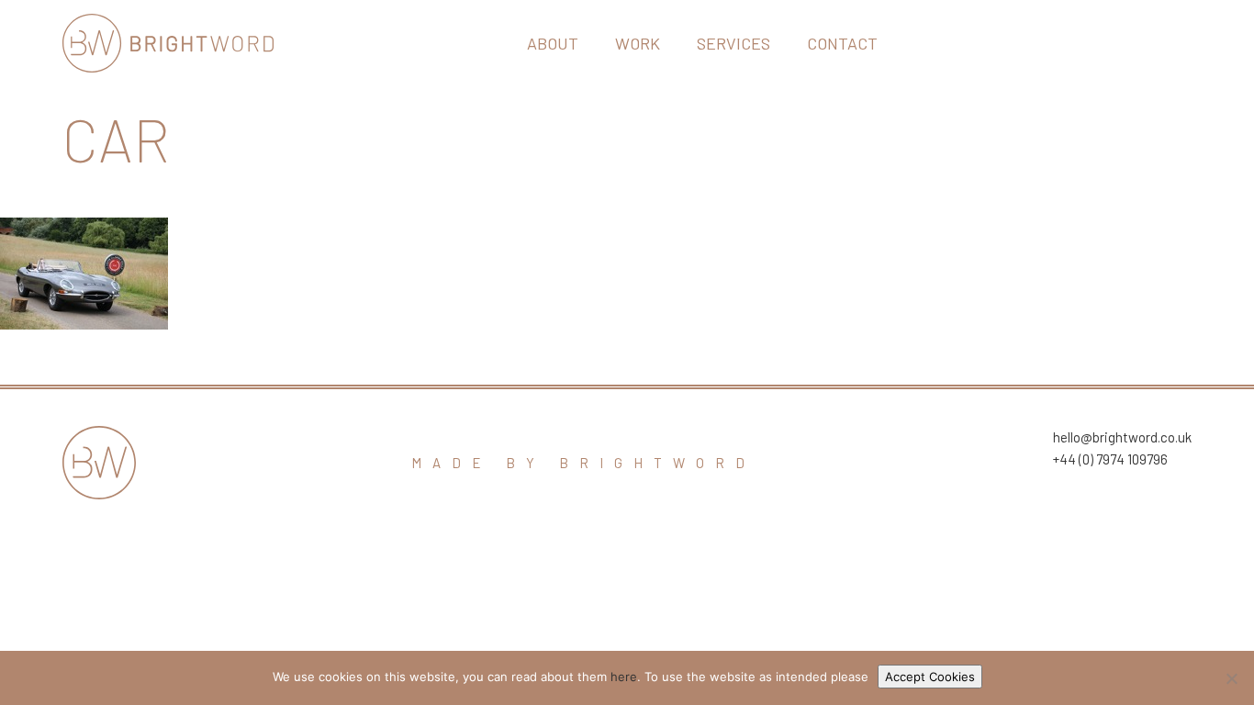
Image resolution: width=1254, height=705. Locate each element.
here (623, 676)
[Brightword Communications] (168, 43)
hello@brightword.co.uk (1122, 437)
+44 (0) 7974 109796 (1110, 459)
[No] (1231, 678)
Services (733, 43)
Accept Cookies (930, 676)
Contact (842, 43)
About (552, 43)
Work (637, 43)
